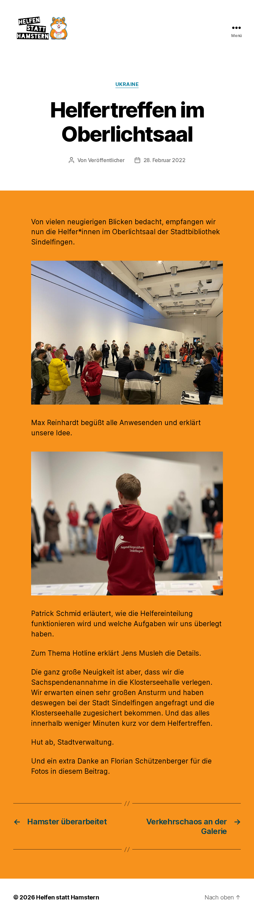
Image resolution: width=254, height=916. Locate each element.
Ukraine (127, 84)
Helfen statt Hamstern (67, 897)
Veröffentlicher (106, 160)
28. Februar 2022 (165, 160)
